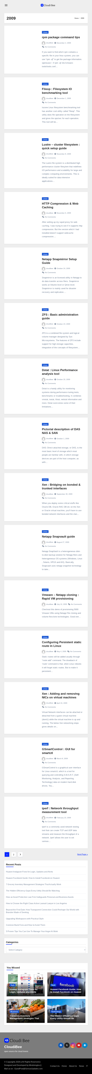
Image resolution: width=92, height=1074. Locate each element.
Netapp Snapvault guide (58, 536)
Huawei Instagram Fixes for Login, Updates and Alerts (29, 872)
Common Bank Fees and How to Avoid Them (25, 925)
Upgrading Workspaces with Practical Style (25, 919)
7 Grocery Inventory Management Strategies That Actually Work (33, 884)
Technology (56, 1012)
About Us (73, 1066)
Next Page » (82, 854)
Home (64, 1066)
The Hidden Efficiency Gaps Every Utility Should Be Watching (33, 891)
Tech (12, 985)
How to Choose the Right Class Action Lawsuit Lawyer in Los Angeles (36, 903)
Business (14, 1012)
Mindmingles (34, 1065)
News (81, 1066)
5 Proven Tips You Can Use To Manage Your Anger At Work (32, 931)
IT (87, 1066)
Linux (45, 32)
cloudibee (49, 43)
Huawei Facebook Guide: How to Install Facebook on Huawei (33, 878)
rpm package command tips (61, 37)
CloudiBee (13, 1047)
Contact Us (55, 1066)
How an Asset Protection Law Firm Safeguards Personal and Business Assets (40, 897)
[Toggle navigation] (6, 5)
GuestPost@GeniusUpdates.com (28, 1069)
